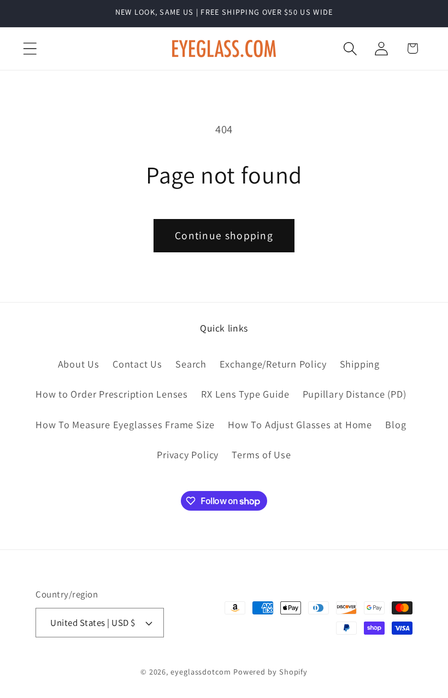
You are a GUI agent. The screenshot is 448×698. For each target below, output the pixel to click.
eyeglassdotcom (200, 671)
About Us (78, 363)
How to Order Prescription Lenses (112, 393)
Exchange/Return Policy (273, 363)
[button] (29, 48)
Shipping (360, 363)
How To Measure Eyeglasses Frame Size (125, 424)
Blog (395, 424)
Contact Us (137, 363)
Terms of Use (261, 454)
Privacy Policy (188, 454)
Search (191, 363)
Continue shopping (224, 235)
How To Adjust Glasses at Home (300, 424)
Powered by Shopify (270, 671)
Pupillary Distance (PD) (354, 393)
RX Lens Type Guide (245, 393)
